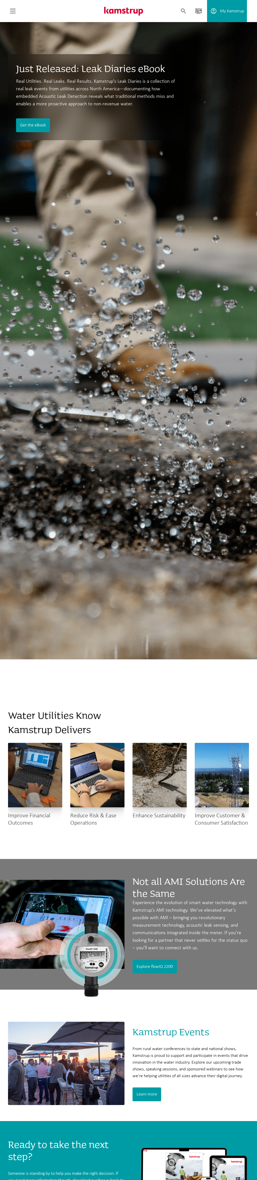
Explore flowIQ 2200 (155, 966)
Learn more (147, 1094)
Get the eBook (33, 125)
